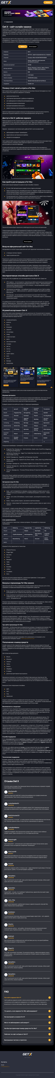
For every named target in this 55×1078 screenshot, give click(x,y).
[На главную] (27, 1054)
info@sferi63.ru (5, 1066)
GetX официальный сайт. (28, 638)
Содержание (9, 22)
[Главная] (6, 2)
